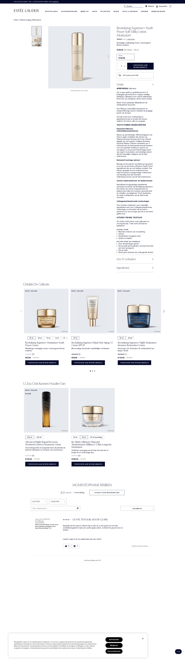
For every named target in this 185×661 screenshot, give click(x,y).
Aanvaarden (114, 640)
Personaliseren (114, 651)
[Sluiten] (142, 638)
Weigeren (114, 645)
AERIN (116, 11)
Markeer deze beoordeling (140, 546)
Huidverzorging (25, 20)
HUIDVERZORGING (69, 11)
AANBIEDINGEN (158, 11)
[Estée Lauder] (26, 10)
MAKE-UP (85, 11)
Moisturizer (37, 20)
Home (16, 20)
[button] (178, 651)
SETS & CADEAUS (130, 11)
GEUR (94, 11)
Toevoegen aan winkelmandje (140, 66)
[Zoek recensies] (78, 508)
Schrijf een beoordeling (107, 493)
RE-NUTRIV (105, 11)
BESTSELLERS (51, 11)
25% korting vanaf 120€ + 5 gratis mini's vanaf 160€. (36, 2)
